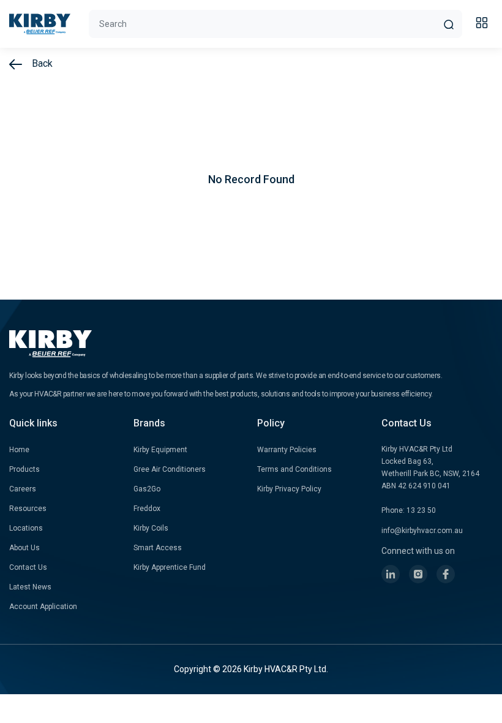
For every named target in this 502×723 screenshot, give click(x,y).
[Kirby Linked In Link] (390, 574)
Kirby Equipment (160, 449)
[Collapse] (483, 24)
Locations (26, 528)
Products (24, 469)
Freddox (146, 508)
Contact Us (28, 567)
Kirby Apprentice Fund (169, 567)
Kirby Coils (150, 528)
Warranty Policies (287, 449)
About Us (24, 547)
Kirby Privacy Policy (289, 489)
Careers (22, 489)
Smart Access (157, 547)
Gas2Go (146, 489)
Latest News (30, 587)
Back (41, 63)
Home (19, 449)
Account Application (43, 606)
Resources (28, 508)
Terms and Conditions (294, 469)
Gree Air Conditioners (169, 469)
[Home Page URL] (39, 24)
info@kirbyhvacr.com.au (422, 530)
